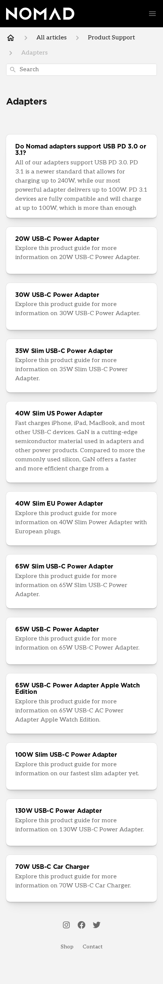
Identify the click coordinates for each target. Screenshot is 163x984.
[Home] (10, 37)
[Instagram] (66, 925)
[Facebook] (81, 925)
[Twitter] (96, 925)
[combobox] (81, 70)
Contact (93, 946)
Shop (67, 946)
